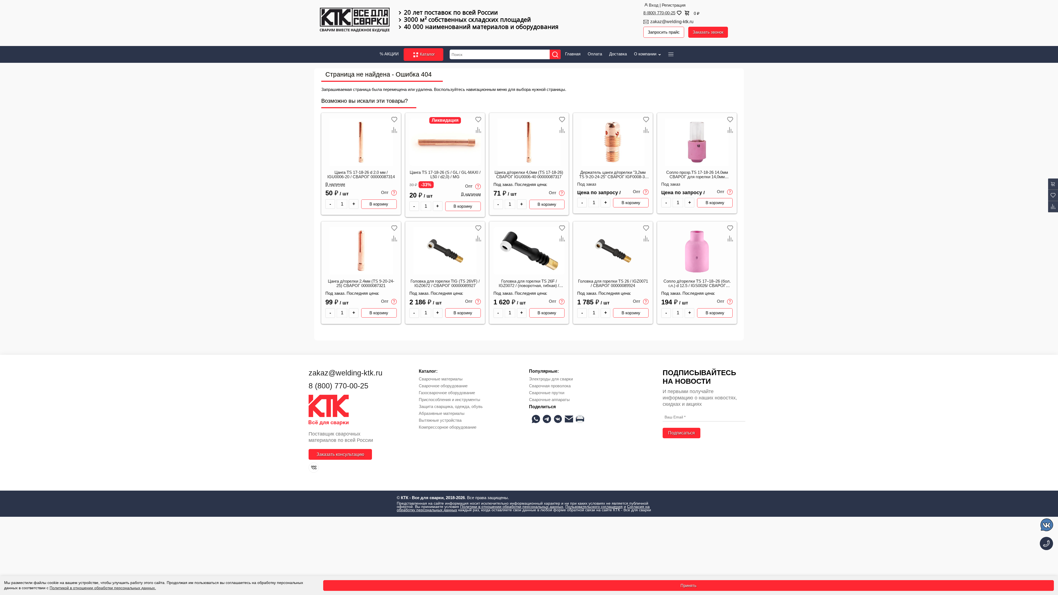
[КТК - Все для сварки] (354, 20)
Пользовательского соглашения (594, 506)
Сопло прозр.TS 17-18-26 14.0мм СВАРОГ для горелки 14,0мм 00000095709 (697, 174)
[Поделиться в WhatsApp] (536, 419)
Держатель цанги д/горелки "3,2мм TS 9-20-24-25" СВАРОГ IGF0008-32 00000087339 (613, 174)
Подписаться (681, 433)
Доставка (618, 54)
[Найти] (555, 54)
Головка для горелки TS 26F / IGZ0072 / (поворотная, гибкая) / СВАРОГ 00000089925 (529, 283)
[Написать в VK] (1047, 526)
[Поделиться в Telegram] (547, 419)
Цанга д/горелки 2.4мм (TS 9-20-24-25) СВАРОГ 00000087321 (361, 283)
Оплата (595, 54)
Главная (573, 54)
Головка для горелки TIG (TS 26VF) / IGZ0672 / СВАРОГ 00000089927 (445, 283)
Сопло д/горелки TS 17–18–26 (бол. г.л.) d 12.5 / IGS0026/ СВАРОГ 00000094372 (697, 283)
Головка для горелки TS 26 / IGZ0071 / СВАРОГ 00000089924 (613, 283)
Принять (689, 585)
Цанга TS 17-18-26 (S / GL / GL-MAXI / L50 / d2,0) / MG (445, 174)
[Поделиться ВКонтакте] (558, 419)
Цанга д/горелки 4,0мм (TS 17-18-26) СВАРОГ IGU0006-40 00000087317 (529, 174)
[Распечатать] (580, 419)
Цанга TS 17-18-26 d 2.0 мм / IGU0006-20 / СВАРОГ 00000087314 (361, 174)
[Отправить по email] (569, 419)
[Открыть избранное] (678, 13)
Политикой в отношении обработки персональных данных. (103, 588)
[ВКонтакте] (314, 468)
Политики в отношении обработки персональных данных (511, 506)
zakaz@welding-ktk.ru (671, 21)
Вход (653, 5)
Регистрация (673, 5)
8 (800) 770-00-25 (659, 12)
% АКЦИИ (389, 54)
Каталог (427, 54)
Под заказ (586, 184)
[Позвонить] (1046, 543)
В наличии (335, 184)
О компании (645, 54)
